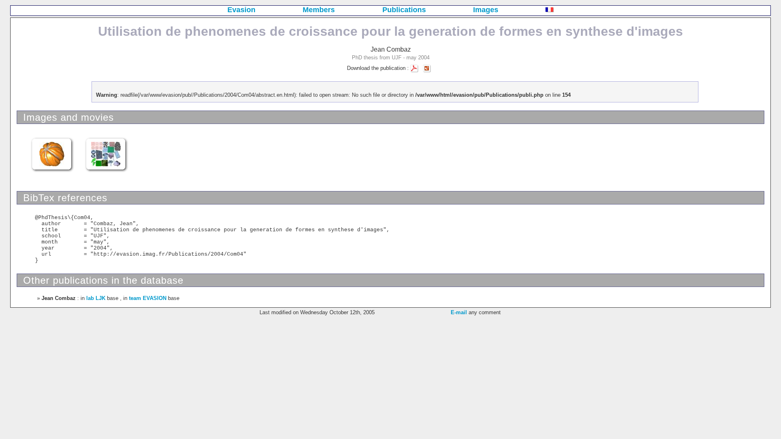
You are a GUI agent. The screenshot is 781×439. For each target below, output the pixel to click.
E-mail (459, 312)
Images (485, 10)
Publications (404, 10)
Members (319, 10)
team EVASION (147, 298)
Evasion (241, 10)
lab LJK (95, 298)
